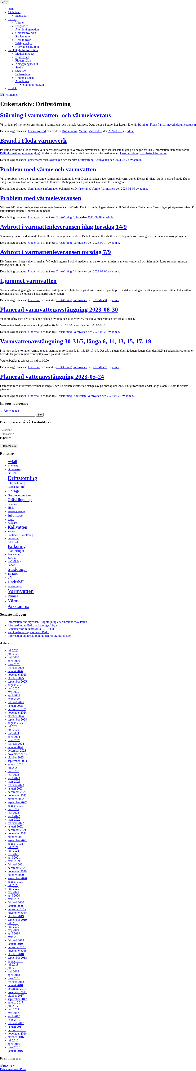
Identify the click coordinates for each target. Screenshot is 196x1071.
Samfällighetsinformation (23, 50)
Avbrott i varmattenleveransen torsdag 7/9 (55, 251)
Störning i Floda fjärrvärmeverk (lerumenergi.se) (166, 124)
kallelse (12, 522)
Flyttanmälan (23, 60)
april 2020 (14, 895)
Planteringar (16, 551)
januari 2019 (15, 943)
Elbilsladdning (16, 482)
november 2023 (17, 754)
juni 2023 (13, 771)
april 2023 (14, 778)
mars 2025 (14, 698)
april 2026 (14, 660)
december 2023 (17, 750)
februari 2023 (16, 785)
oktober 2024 (16, 716)
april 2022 (14, 816)
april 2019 (14, 933)
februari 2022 (16, 823)
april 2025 (14, 695)
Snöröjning (14, 561)
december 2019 (17, 909)
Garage (14, 491)
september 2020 (17, 878)
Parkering (17, 546)
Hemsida (12, 504)
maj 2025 (13, 691)
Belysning (13, 465)
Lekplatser (13, 538)
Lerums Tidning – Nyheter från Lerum (143, 153)
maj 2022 (13, 812)
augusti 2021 (15, 843)
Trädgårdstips (23, 43)
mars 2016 (14, 1047)
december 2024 (17, 709)
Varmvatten (95, 131)
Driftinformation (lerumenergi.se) (20, 153)
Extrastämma (16, 487)
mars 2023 (14, 781)
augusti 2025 (15, 685)
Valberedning (23, 74)
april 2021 (14, 857)
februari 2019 (16, 940)
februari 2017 (16, 1023)
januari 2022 (15, 826)
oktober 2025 (16, 678)
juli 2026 (13, 650)
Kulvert (12, 531)
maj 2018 (13, 971)
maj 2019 (13, 930)
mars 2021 (14, 861)
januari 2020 (15, 905)
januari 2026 (15, 671)
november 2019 (17, 912)
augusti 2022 (15, 805)
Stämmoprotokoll (33, 84)
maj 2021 (13, 854)
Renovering (14, 554)
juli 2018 (13, 964)
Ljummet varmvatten (28, 280)
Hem (11, 8)
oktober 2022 (16, 798)
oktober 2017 (16, 995)
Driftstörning (69, 131)
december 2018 (17, 947)
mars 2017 (14, 1019)
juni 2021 (13, 850)
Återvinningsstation (27, 29)
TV (10, 577)
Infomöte (15, 515)
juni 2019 (13, 926)
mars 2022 (14, 819)
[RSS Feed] (7, 1065)
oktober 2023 (16, 757)
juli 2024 (13, 726)
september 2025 (17, 681)
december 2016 (17, 1030)
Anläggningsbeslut (26, 64)
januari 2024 (15, 747)
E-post (5, 437)
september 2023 (17, 761)
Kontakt (12, 88)
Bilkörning (15, 469)
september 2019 (17, 919)
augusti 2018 (15, 961)
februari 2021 (16, 864)
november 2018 (17, 950)
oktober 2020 (16, 874)
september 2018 (17, 957)
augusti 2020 (15, 881)
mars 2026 (14, 664)
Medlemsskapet (24, 53)
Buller (12, 473)
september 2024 (17, 719)
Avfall (12, 461)
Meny (5, 2)
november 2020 (17, 871)
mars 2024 (14, 740)
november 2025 (17, 674)
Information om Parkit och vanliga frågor (32, 625)
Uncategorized (37, 131)
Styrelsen (20, 70)
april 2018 (14, 974)
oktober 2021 (16, 836)
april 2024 (14, 736)
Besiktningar (23, 39)
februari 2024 (16, 743)
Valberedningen (15, 586)
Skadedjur (12, 558)
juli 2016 (13, 1040)
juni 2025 (13, 688)
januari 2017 (15, 1026)
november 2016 (17, 1033)
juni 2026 (13, 654)
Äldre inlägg (9, 410)
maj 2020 (13, 892)
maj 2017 (13, 1012)
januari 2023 (15, 788)
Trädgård (13, 573)
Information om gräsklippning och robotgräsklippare (39, 635)
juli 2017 (13, 1006)
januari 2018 (15, 985)
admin (130, 131)
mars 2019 (14, 937)
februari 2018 (16, 981)
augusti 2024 (15, 723)
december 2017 (17, 988)
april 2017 (14, 1016)
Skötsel (12, 19)
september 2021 (17, 840)
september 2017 (17, 999)
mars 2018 (14, 978)
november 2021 (17, 833)
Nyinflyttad (22, 57)
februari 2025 (16, 702)
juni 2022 (13, 809)
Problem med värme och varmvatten (48, 169)
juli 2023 (13, 767)
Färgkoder (21, 26)
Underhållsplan (24, 77)
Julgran (11, 519)
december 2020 (17, 867)
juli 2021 (13, 847)
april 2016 (14, 1044)
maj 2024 (13, 733)
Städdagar (21, 15)
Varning (13, 596)
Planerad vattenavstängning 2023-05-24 (52, 376)
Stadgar (19, 67)
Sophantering (23, 36)
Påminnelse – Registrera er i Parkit (28, 632)
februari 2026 (16, 667)
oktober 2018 (16, 954)
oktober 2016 (16, 1037)
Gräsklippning (20, 499)
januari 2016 (15, 1050)
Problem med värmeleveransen (40, 198)
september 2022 (17, 802)
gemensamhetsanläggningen (45, 159)
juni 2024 (13, 729)
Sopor (11, 564)
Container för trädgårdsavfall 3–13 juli (31, 628)
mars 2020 (14, 899)
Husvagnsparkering (27, 46)
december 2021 (17, 830)
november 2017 (17, 992)
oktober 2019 (16, 916)
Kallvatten (79, 395)
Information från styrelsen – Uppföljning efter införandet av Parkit (47, 622)
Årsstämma (22, 81)
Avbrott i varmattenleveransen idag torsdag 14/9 (63, 226)
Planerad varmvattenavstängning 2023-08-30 (59, 309)
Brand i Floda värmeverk (33, 140)
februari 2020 (16, 902)
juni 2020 (13, 888)
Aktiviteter (14, 12)
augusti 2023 (15, 764)
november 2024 (17, 712)
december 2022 (17, 792)
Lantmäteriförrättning (20, 534)
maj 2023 (13, 774)
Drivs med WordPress (13, 1069)
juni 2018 (13, 968)
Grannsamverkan (25, 33)
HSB (11, 507)
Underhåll (34, 217)
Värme (19, 22)
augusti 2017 (15, 1002)
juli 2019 (13, 923)
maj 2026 (13, 657)
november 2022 (17, 795)
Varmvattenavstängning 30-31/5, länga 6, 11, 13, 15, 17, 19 (75, 341)
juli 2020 (13, 885)
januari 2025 (15, 705)
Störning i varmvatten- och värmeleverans (55, 115)
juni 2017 (13, 1009)
